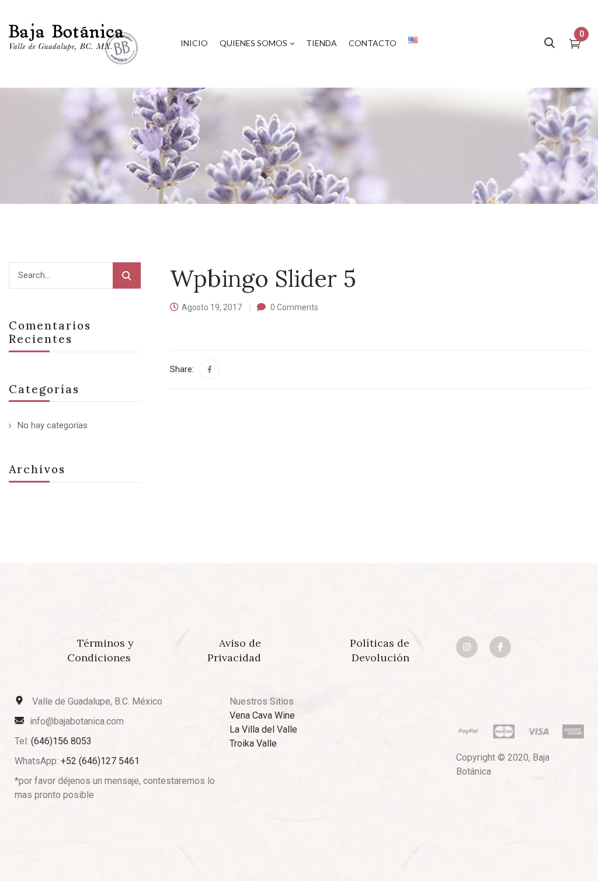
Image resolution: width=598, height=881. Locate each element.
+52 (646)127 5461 (100, 760)
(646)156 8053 (61, 741)
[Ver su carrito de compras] (574, 45)
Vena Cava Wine (262, 715)
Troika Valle (253, 743)
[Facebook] (209, 369)
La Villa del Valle (263, 729)
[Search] (127, 275)
